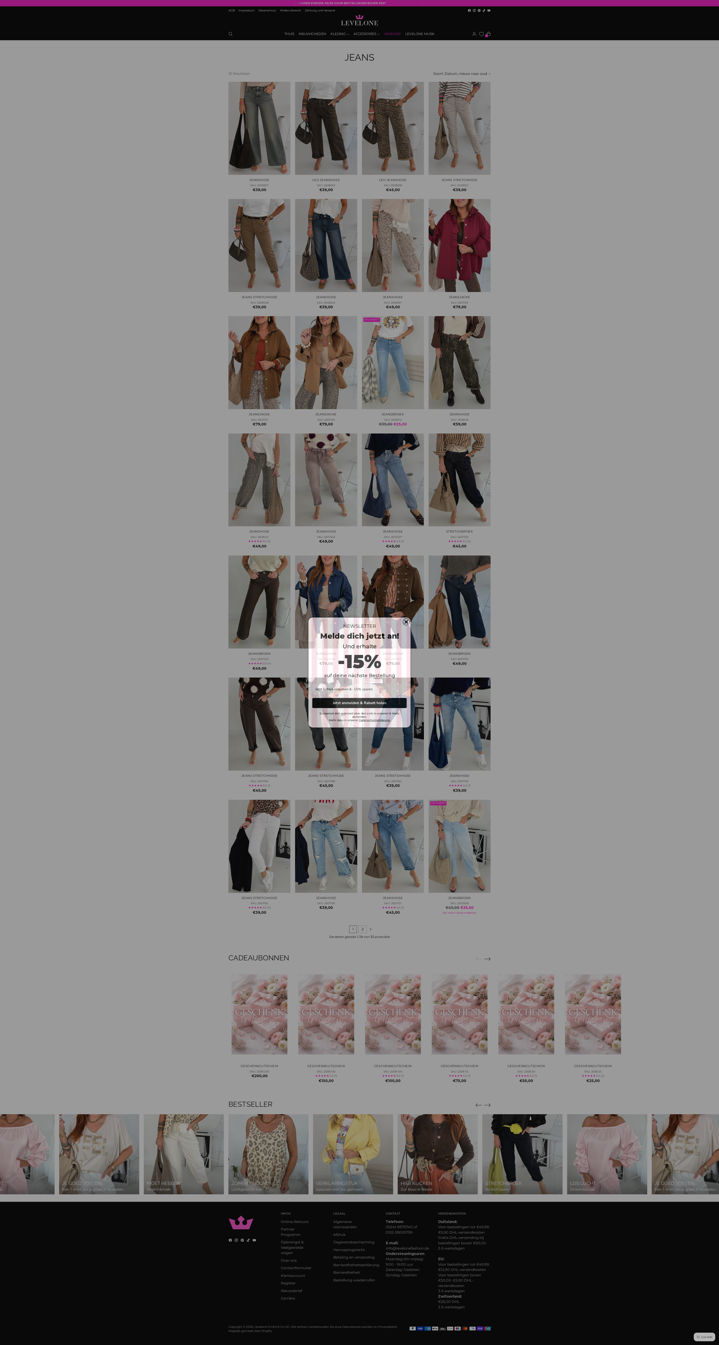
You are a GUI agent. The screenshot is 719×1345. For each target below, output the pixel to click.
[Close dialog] (406, 622)
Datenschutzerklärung (374, 720)
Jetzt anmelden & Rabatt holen (359, 702)
